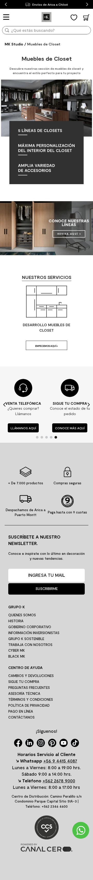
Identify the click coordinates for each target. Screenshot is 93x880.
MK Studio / (15, 44)
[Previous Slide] (6, 4)
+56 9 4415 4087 (60, 760)
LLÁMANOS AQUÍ (23, 428)
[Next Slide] (87, 4)
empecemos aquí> (46, 346)
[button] (37, 437)
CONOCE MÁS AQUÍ (70, 428)
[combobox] (46, 32)
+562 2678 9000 (59, 780)
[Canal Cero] (46, 849)
